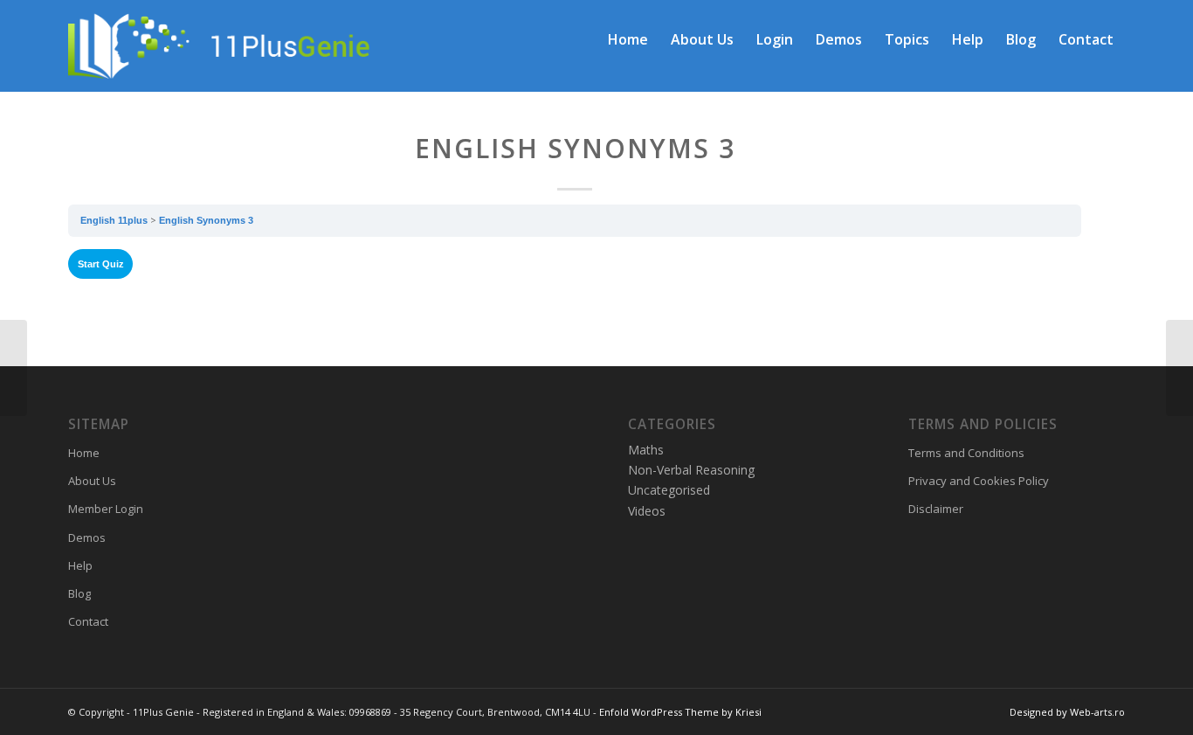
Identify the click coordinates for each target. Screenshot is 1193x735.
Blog (79, 593)
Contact (88, 621)
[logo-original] (250, 39)
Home (84, 453)
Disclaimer (935, 509)
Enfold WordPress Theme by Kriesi (680, 711)
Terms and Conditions (966, 453)
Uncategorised (669, 490)
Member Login (105, 509)
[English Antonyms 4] (13, 368)
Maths (646, 449)
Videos (646, 511)
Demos (87, 537)
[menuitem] (627, 39)
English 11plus (114, 220)
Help (80, 565)
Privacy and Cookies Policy (978, 481)
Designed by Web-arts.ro (1067, 711)
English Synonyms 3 (206, 220)
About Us (92, 481)
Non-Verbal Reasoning (691, 469)
